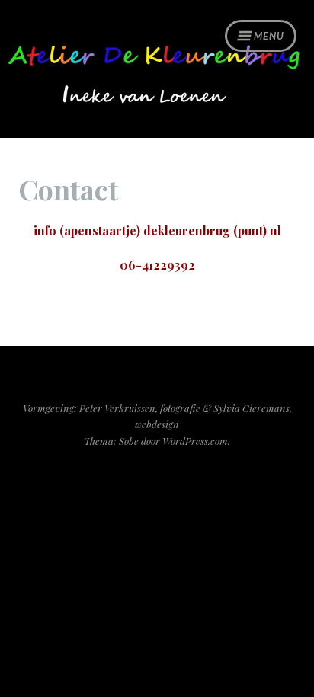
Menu (269, 36)
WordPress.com (195, 440)
